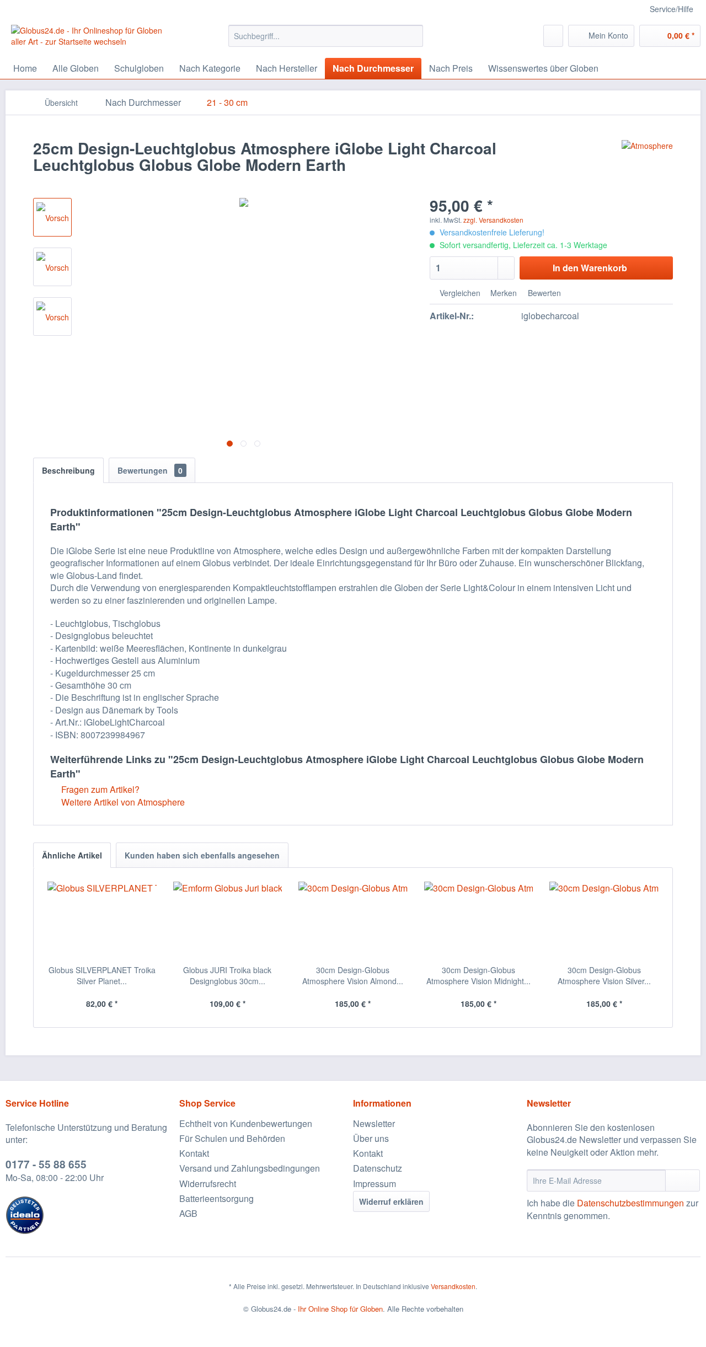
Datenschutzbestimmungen (630, 1202)
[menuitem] (325, 36)
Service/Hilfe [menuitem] (672, 8)
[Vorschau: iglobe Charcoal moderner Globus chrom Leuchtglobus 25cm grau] (52, 217)
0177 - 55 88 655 (46, 1164)
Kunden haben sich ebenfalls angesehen (202, 855)
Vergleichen (458, 292)
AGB (188, 1213)
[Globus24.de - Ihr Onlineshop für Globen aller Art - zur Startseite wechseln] (94, 38)
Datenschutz (377, 1168)
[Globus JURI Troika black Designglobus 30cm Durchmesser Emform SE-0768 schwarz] (227, 920)
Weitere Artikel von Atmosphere (122, 802)
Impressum (374, 1183)
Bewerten (543, 292)
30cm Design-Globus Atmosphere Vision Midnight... (478, 975)
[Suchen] (413, 36)
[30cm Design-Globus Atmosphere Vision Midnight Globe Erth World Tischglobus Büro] (478, 920)
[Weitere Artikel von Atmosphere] (647, 159)
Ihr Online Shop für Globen (340, 1308)
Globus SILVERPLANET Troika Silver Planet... (102, 975)
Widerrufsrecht (207, 1183)
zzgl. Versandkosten (493, 219)
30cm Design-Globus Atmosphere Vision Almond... (352, 975)
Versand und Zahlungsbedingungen (249, 1168)
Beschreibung (68, 470)
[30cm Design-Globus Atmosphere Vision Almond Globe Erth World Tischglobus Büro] (353, 920)
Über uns (371, 1138)
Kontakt (194, 1153)
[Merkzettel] (553, 36)
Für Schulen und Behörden (232, 1138)
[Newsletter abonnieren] (682, 1180)
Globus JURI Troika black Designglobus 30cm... (227, 975)
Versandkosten (453, 1286)
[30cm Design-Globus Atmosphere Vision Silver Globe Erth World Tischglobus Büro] (604, 920)
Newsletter (374, 1123)
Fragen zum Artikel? (99, 789)
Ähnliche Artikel (72, 855)
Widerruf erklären (391, 1201)
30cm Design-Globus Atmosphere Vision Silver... (604, 975)
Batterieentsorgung (216, 1198)
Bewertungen (150, 470)
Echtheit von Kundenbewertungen (245, 1123)
